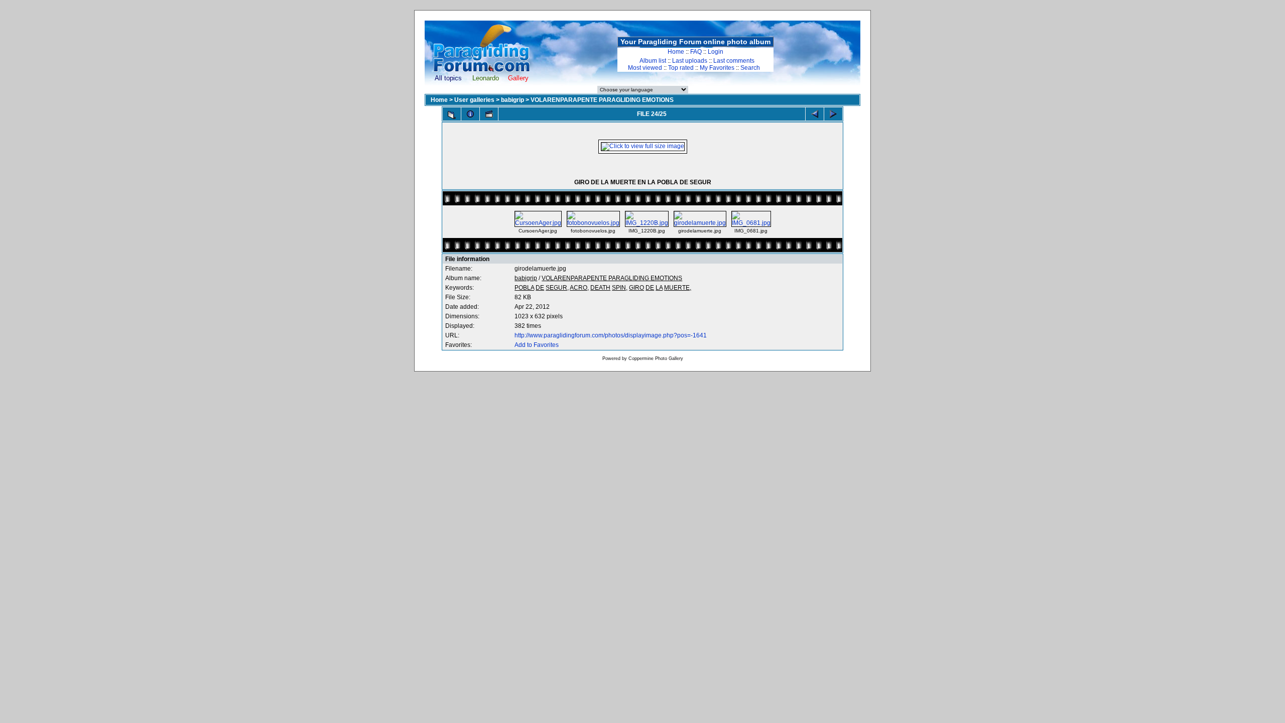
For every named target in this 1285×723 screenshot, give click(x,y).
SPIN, (619, 287)
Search (750, 67)
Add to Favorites (537, 344)
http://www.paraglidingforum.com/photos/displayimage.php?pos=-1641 (611, 335)
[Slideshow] (489, 113)
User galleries (474, 99)
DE (540, 287)
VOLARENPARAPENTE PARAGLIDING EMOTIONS (602, 99)
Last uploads (689, 60)
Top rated (681, 67)
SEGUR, (557, 287)
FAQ (696, 51)
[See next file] (833, 113)
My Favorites (717, 67)
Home (676, 51)
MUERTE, (677, 287)
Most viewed (645, 67)
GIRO (636, 287)
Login (715, 51)
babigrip (512, 99)
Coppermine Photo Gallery (655, 358)
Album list (652, 60)
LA (659, 287)
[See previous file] (815, 113)
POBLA (524, 287)
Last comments (733, 60)
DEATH (600, 287)
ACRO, (579, 287)
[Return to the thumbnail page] (452, 114)
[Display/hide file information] (470, 113)
